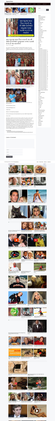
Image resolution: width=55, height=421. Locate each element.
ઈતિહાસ (39, 25)
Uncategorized (9, 130)
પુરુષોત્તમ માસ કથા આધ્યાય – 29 (43, 76)
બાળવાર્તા (39, 93)
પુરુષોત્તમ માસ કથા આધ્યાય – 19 (43, 63)
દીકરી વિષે (39, 40)
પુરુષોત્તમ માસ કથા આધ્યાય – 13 (43, 55)
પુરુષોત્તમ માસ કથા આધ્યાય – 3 (43, 77)
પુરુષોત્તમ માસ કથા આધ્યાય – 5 (42, 81)
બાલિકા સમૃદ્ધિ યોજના (41, 92)
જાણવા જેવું (40, 36)
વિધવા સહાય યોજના (41, 111)
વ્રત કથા (39, 114)
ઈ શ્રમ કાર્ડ (40, 23)
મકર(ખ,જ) (40, 96)
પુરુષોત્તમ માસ (40, 48)
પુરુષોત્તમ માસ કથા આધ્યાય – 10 (43, 51)
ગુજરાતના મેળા (40, 34)
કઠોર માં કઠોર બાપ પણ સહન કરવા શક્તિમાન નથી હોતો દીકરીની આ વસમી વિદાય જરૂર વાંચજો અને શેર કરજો (20, 132)
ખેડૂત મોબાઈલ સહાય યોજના (42, 30)
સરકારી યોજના (40, 121)
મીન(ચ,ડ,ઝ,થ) (40, 103)
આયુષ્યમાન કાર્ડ (40, 22)
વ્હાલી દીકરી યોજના (41, 115)
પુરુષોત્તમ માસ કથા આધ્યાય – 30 (43, 78)
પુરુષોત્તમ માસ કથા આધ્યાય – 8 (42, 85)
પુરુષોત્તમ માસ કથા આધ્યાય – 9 (43, 87)
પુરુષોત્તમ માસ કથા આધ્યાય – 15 (43, 58)
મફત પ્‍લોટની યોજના (41, 97)
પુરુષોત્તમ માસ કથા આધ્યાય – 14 (43, 56)
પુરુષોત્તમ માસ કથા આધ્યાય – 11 (43, 52)
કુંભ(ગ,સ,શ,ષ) (40, 29)
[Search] (47, 10)
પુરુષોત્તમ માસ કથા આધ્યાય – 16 (43, 59)
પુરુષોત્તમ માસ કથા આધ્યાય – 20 (43, 66)
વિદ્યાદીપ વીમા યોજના (41, 110)
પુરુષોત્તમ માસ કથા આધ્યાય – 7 (42, 84)
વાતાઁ (39, 108)
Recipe (39, 15)
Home (37, 161)
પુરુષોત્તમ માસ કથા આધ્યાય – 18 (43, 62)
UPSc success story (41, 19)
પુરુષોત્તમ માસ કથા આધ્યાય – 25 (43, 73)
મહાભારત (39, 99)
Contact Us (49, 161)
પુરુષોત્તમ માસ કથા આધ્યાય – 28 (43, 74)
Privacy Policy (41, 161)
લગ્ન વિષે (39, 107)
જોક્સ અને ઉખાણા (41, 37)
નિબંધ (39, 47)
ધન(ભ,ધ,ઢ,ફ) (40, 41)
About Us (45, 161)
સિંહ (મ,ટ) (39, 122)
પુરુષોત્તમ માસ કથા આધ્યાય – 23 (43, 70)
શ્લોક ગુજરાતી (40, 118)
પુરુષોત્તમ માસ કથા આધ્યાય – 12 (43, 54)
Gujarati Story (9, 1)
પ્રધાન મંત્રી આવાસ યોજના (42, 88)
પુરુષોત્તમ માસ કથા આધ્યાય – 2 (42, 65)
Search (39, 8)
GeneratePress (16, 161)
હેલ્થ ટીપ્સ (39, 125)
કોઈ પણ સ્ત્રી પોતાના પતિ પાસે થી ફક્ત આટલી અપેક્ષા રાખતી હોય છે (15, 131)
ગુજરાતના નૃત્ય (40, 33)
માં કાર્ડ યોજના (40, 100)
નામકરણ (39, 45)
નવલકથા (39, 44)
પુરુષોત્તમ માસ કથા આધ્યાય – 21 (43, 67)
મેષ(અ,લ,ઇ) (40, 104)
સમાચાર (39, 119)
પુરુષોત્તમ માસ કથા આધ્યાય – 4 (43, 80)
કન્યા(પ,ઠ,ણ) (40, 26)
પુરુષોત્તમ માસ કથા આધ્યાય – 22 (43, 69)
